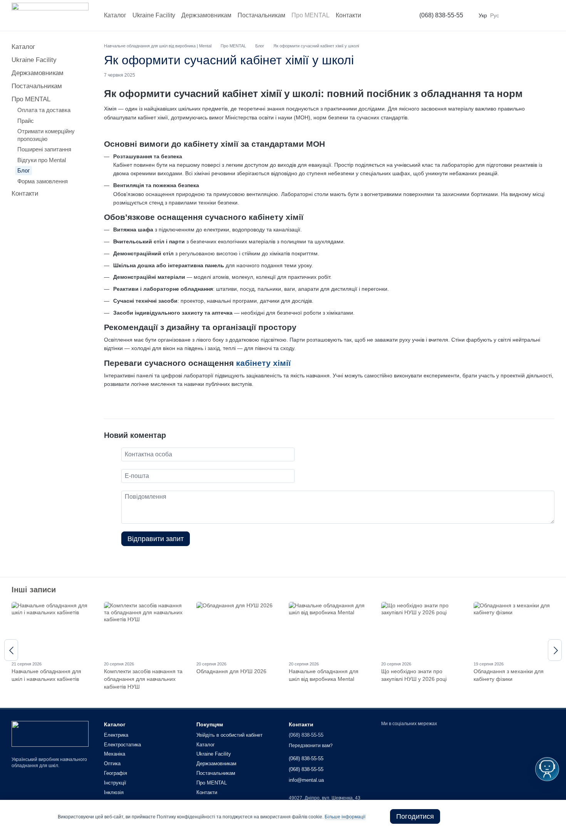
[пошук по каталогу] (393, 15)
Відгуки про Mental (41, 160)
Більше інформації (345, 817)
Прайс (25, 120)
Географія (115, 773)
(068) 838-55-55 (441, 15)
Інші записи (34, 589)
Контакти (348, 15)
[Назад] (11, 650)
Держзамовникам (206, 15)
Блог (23, 170)
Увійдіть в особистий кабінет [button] (229, 735)
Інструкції (115, 783)
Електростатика (122, 745)
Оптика (112, 763)
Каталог (115, 15)
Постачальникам (261, 15)
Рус (494, 15)
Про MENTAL (310, 15)
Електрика (116, 735)
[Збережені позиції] (530, 15)
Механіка (114, 754)
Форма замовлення (42, 181)
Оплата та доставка (43, 110)
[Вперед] (555, 650)
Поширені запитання (44, 149)
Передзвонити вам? (311, 745)
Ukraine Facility (153, 15)
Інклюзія (114, 792)
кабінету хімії (263, 363)
